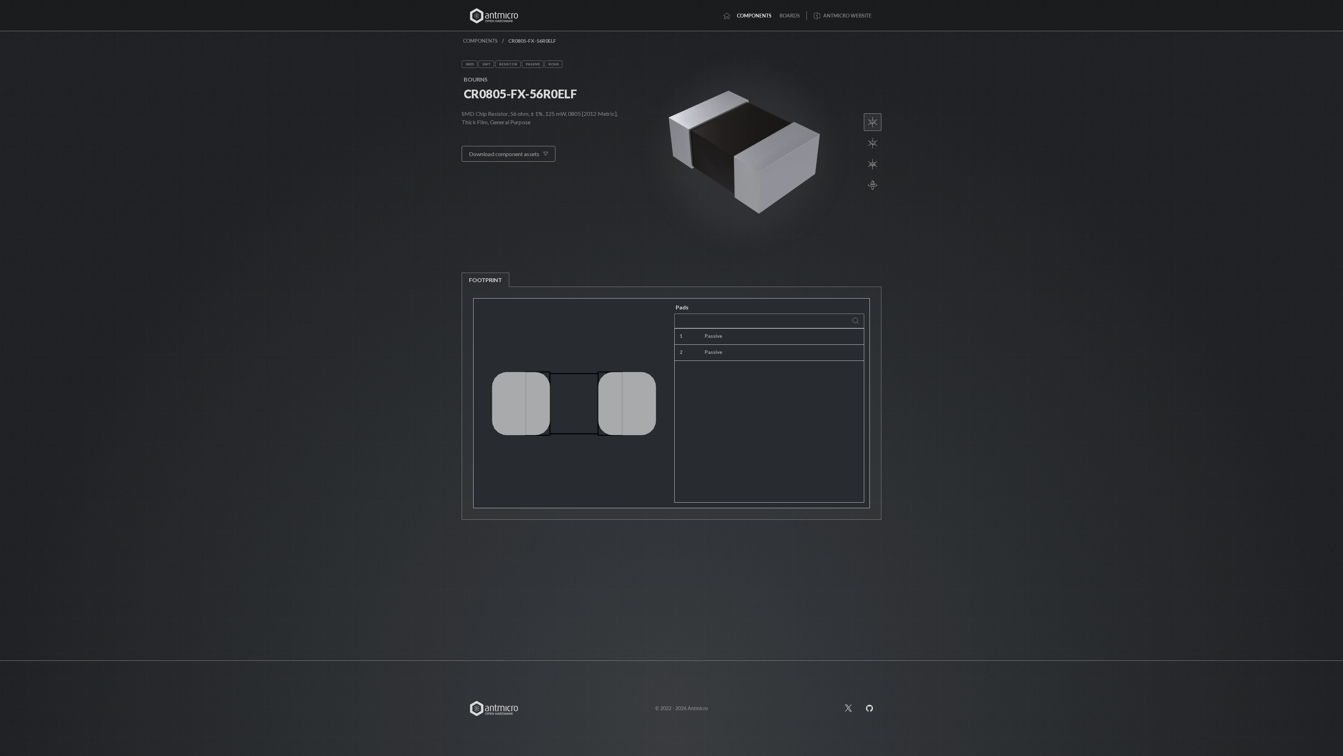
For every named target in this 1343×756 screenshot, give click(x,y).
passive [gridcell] (713, 336)
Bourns (476, 79)
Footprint (485, 279)
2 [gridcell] (681, 352)
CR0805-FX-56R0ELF (520, 93)
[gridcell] (804, 337)
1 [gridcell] (681, 336)
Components (480, 41)
